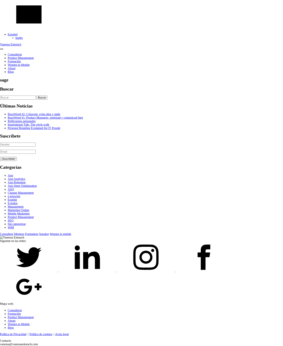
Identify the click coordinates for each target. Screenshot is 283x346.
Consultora (6, 234)
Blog (11, 71)
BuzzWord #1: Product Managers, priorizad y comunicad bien (45, 117)
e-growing (14, 196)
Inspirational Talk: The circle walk (28, 124)
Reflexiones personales (22, 121)
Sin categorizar (17, 224)
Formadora (31, 234)
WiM (11, 227)
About (11, 68)
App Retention (17, 182)
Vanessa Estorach (10, 44)
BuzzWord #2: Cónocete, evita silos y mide (34, 114)
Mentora (19, 234)
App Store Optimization (22, 185)
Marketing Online (18, 210)
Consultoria (15, 54)
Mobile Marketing (19, 213)
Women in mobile (60, 234)
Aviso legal (62, 334)
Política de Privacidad (13, 334)
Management (15, 206)
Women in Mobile (19, 64)
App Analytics (16, 179)
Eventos (13, 203)
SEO (11, 220)
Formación (14, 61)
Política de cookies (40, 334)
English (12, 199)
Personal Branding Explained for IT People (34, 128)
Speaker (44, 234)
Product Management (21, 58)
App (10, 175)
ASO (11, 189)
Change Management (21, 192)
